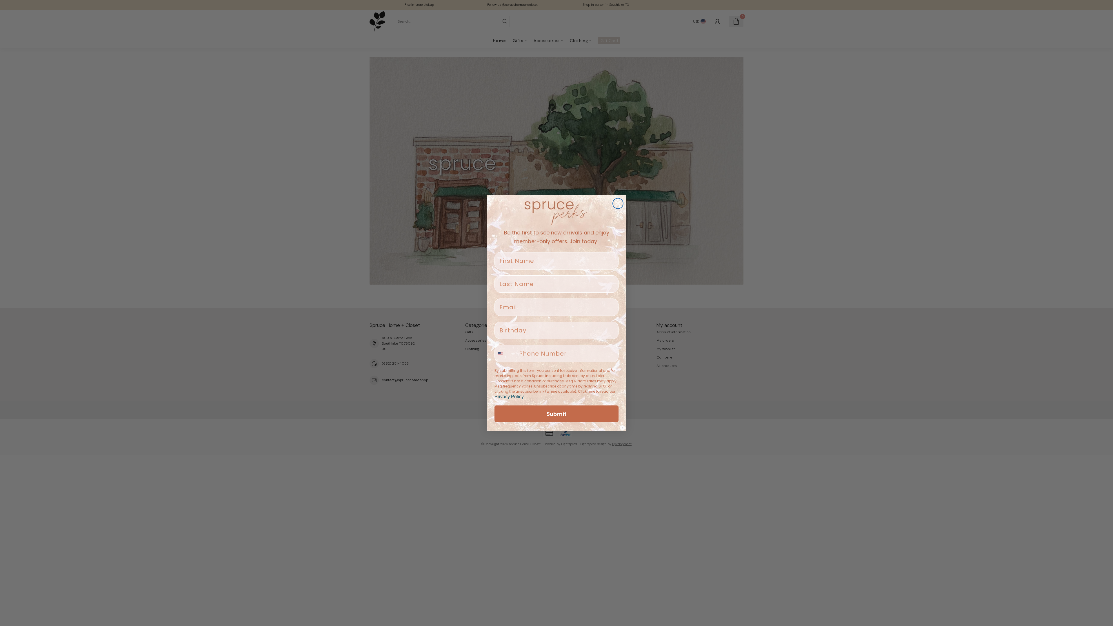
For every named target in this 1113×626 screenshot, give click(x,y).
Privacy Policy (509, 396)
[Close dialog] (618, 203)
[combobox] (505, 353)
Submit (556, 414)
